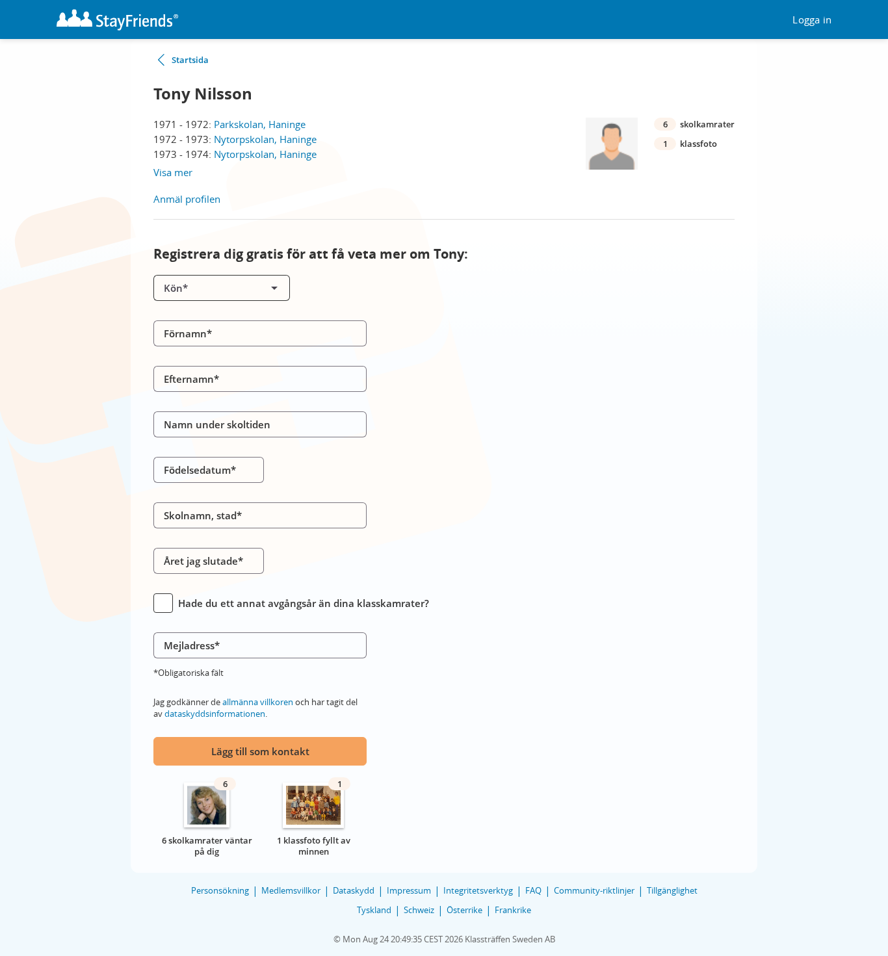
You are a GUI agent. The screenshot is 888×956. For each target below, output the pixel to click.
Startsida (190, 60)
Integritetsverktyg (478, 890)
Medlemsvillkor (290, 890)
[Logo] (117, 20)
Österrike (464, 910)
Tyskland (374, 910)
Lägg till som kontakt (260, 751)
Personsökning (220, 890)
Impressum (409, 890)
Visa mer (172, 172)
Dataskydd (353, 890)
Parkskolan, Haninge (260, 124)
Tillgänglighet (672, 890)
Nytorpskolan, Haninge (265, 139)
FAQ (533, 890)
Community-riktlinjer (594, 890)
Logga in (811, 20)
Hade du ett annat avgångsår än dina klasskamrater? (303, 603)
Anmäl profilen (186, 198)
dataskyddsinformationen (214, 713)
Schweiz (419, 910)
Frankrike (513, 910)
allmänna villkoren (257, 702)
